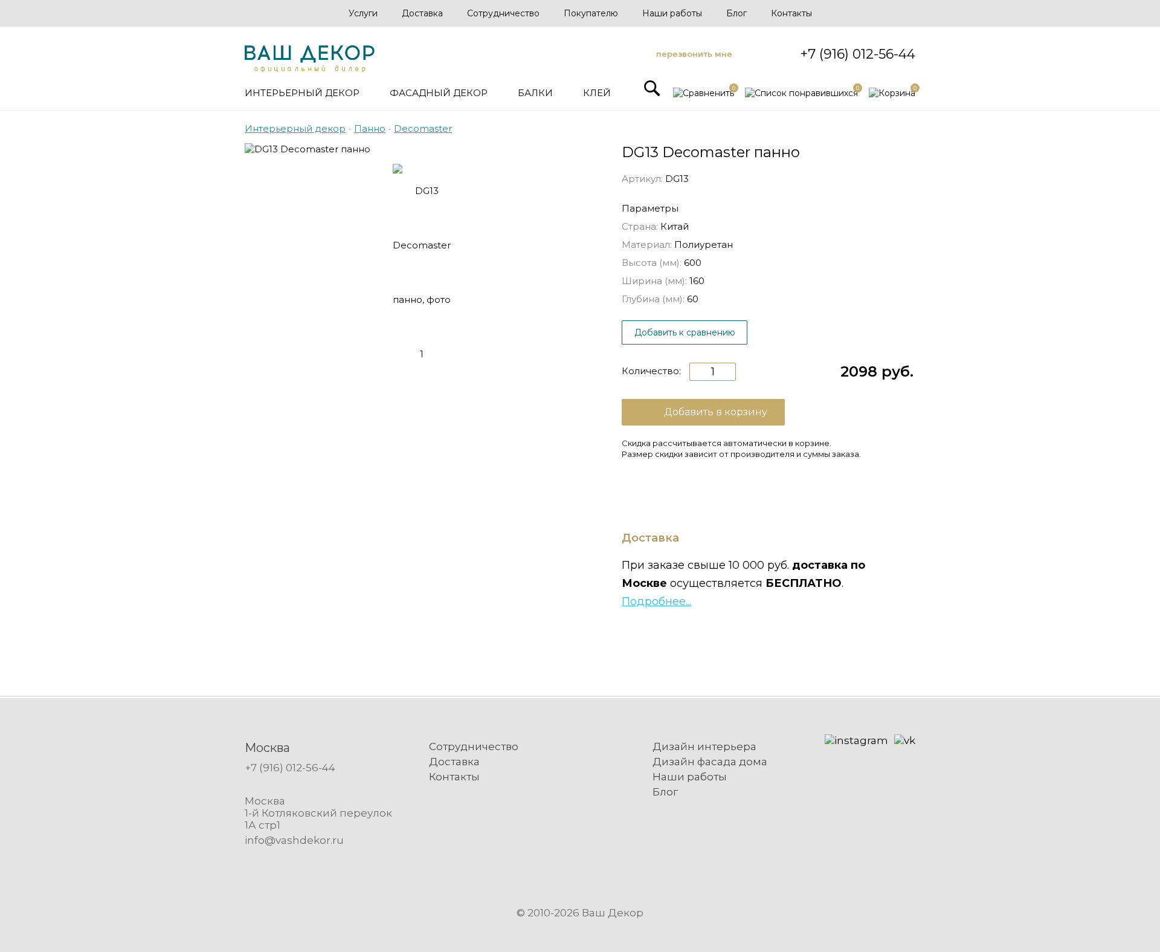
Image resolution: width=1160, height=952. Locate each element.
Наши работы (672, 13)
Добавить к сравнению (684, 332)
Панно (369, 128)
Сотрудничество (503, 13)
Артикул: (642, 178)
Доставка (422, 13)
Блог (736, 13)
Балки (535, 93)
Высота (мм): (652, 262)
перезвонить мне (694, 54)
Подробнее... (656, 601)
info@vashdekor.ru (294, 840)
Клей (597, 93)
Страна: (640, 226)
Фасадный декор (439, 93)
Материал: (647, 244)
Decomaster (423, 128)
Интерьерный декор (302, 93)
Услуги (363, 13)
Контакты (791, 13)
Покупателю (591, 13)
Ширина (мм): (654, 281)
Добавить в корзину (715, 412)
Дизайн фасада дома (709, 762)
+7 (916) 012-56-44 (857, 54)
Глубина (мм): (653, 299)
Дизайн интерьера (704, 746)
